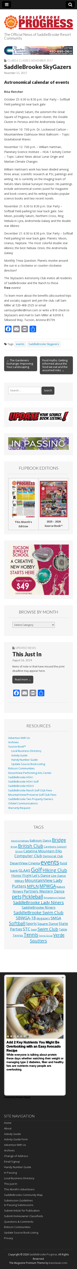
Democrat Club (53, 856)
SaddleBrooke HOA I (20, 777)
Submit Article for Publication (22, 1210)
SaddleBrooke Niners (38, 907)
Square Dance (47, 923)
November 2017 (42, 60)
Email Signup (12, 1161)
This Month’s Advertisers (19, 1189)
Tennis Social (46, 935)
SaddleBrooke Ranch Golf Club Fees (30, 790)
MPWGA (47, 886)
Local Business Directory (26, 751)
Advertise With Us (19, 738)
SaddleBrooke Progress (43, 1254)
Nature (60, 887)
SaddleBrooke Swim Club (38, 912)
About (7, 1128)
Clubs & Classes (18, 60)
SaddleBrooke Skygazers (44, 344)
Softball (17, 923)
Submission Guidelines (18, 1200)
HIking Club (55, 870)
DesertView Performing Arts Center (30, 773)
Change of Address (16, 1156)
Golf (36, 870)
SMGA (56, 917)
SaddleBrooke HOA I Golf (23, 781)
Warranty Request (19, 808)
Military (19, 881)
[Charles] (38, 50)
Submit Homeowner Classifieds (23, 1216)
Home (7, 1123)
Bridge (59, 840)
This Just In (26, 654)
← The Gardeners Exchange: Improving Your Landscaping (20, 363)
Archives (13, 742)
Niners (18, 891)
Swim (34, 929)
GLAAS (24, 870)
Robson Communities (21, 768)
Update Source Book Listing (28, 764)
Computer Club (28, 855)
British (14, 846)
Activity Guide (19, 755)
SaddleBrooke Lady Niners (38, 902)
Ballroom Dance (40, 840)
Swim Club (48, 929)
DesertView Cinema (25, 863)
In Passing (10, 1173)
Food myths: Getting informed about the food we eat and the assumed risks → (55, 365)
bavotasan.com (58, 1263)
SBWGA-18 (26, 918)
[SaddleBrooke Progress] (38, 20)
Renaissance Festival (54, 897)
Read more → (23, 679)
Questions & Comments (18, 1222)
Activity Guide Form (16, 1139)
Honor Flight (21, 875)
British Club (30, 846)
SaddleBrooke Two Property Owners (30, 799)
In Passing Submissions (18, 1205)
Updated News (26, 648)
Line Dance (58, 876)
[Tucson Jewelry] (38, 570)
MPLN (33, 886)
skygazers (43, 918)
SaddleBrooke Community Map (23, 1195)
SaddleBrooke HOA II (21, 786)
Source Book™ (17, 746)
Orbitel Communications (23, 803)
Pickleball (32, 896)
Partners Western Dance (44, 891)
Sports (31, 923)
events (20, 344)
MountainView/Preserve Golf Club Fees (32, 795)
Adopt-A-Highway (20, 840)
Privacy (8, 1238)
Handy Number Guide (24, 760)
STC (26, 929)
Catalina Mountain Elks (42, 851)
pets (17, 896)
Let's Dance (41, 875)
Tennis (31, 935)
